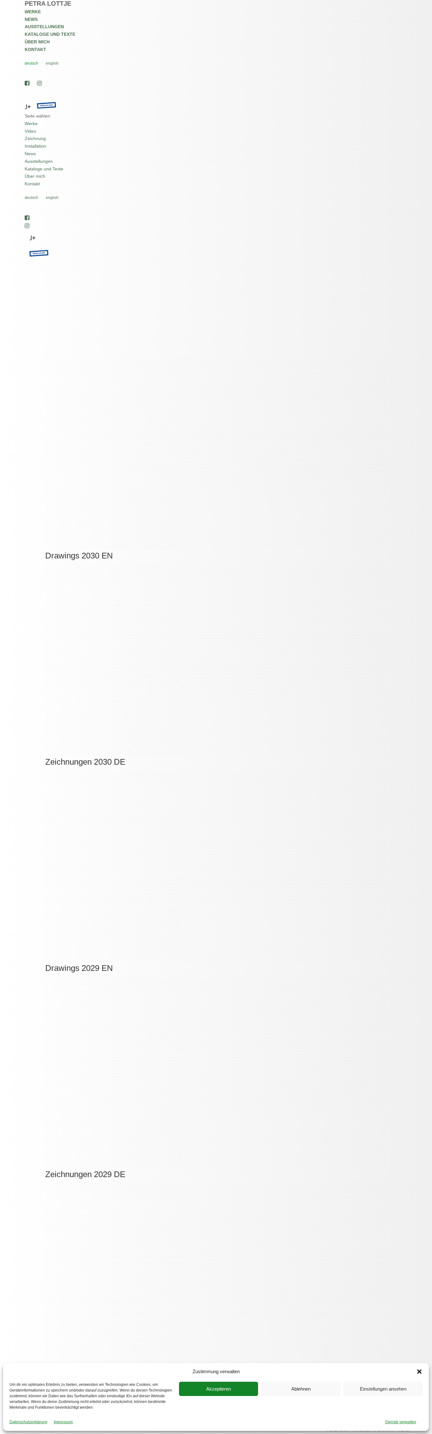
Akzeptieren (218, 1389)
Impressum (63, 1422)
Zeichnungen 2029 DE (85, 1174)
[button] (419, 1371)
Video (30, 131)
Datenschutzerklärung (28, 1422)
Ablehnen (301, 1389)
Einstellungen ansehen (383, 1389)
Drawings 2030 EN (79, 555)
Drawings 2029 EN (79, 968)
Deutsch (31, 63)
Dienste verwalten (400, 1422)
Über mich (37, 41)
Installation (35, 146)
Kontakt (35, 49)
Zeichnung (35, 138)
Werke (33, 11)
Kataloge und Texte (50, 34)
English (52, 63)
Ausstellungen (44, 26)
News (31, 19)
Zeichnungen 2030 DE (85, 762)
